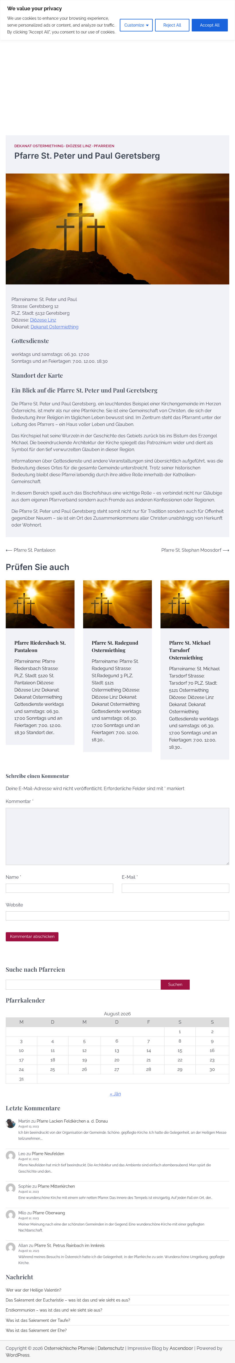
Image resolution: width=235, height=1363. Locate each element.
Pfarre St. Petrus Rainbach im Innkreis (69, 1245)
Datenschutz (111, 1348)
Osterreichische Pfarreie (69, 1348)
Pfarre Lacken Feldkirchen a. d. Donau (72, 1121)
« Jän (115, 1094)
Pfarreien (104, 146)
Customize (134, 25)
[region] (117, 20)
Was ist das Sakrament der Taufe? (38, 1320)
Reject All (172, 25)
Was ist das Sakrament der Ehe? (36, 1330)
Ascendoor (181, 1348)
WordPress (18, 1355)
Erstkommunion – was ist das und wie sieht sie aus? (54, 1310)
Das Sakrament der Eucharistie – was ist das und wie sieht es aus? (68, 1300)
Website (14, 905)
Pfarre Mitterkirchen (56, 1186)
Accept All (210, 25)
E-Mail (130, 877)
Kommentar (20, 801)
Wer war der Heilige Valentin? (33, 1290)
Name (13, 877)
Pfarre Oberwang (49, 1213)
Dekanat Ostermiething (38, 146)
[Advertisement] (117, 81)
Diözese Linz (78, 146)
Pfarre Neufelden (48, 1153)
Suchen (175, 984)
